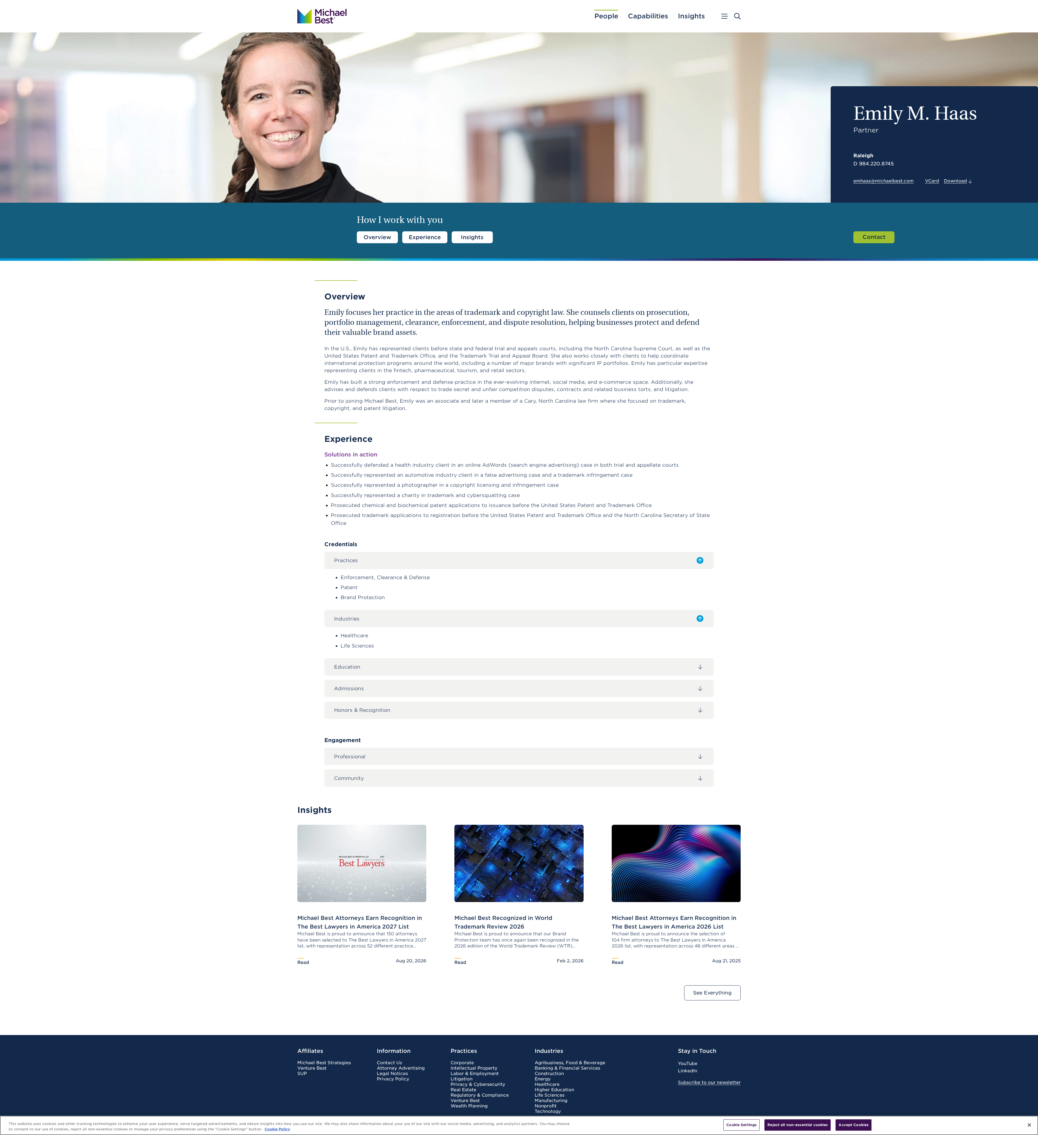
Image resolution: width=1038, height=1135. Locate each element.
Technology (548, 1111)
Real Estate (463, 1090)
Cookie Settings (741, 1125)
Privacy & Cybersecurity (478, 1084)
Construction (549, 1073)
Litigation (462, 1079)
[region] (519, 1125)
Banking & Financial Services (567, 1068)
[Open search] (737, 16)
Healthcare (547, 1084)
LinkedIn (687, 1070)
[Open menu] (724, 16)
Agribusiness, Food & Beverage (570, 1063)
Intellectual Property (474, 1068)
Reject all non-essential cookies (797, 1125)
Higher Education (554, 1090)
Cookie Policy (277, 1129)
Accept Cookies (854, 1125)
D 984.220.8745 (873, 163)
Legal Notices (392, 1073)
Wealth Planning (469, 1106)
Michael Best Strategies (324, 1063)
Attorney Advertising (401, 1068)
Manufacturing (551, 1101)
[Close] (1029, 1125)
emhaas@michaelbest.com (883, 180)
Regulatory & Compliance (480, 1095)
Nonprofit (546, 1106)
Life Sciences (549, 1095)
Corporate (462, 1063)
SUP (302, 1073)
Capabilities (648, 16)
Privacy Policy (393, 1079)
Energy (543, 1079)
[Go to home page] (322, 16)
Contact (874, 237)
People (606, 16)
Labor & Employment (475, 1073)
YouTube (687, 1063)
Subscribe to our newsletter (709, 1082)
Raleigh (863, 155)
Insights (691, 16)
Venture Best (312, 1068)
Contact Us (389, 1063)
